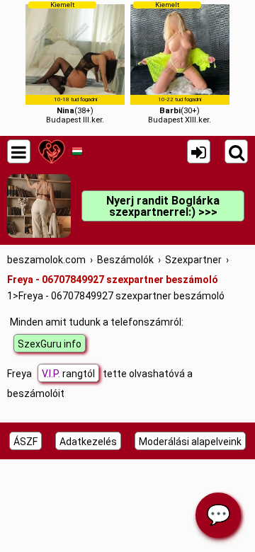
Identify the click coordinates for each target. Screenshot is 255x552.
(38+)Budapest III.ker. (75, 63)
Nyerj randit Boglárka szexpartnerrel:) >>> (163, 206)
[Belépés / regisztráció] (198, 151)
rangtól (68, 373)
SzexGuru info (49, 344)
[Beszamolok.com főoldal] (51, 151)
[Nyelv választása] (77, 151)
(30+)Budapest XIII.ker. (179, 63)
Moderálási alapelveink (190, 441)
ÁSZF (25, 441)
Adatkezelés (88, 441)
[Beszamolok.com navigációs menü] (18, 151)
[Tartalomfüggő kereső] (236, 151)
